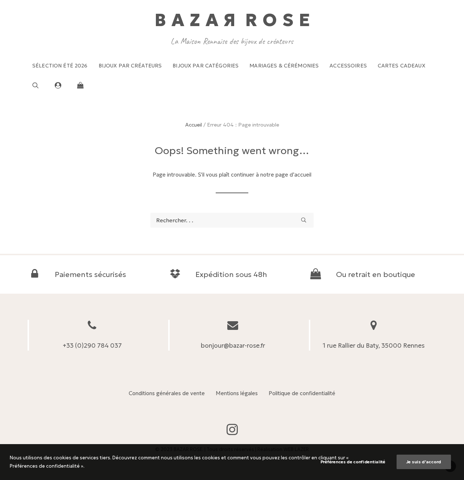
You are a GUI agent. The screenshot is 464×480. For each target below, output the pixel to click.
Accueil (193, 124)
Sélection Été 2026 (60, 65)
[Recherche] (232, 220)
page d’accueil (293, 174)
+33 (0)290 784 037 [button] (92, 345)
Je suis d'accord (423, 461)
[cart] (78, 85)
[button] (41, 85)
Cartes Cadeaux (401, 65)
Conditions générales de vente (167, 393)
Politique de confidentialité (302, 393)
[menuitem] (60, 65)
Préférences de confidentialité (352, 461)
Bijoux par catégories (206, 65)
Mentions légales (237, 393)
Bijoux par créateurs (130, 65)
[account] (61, 85)
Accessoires (348, 65)
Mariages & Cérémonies (284, 65)
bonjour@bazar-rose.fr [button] (233, 345)
